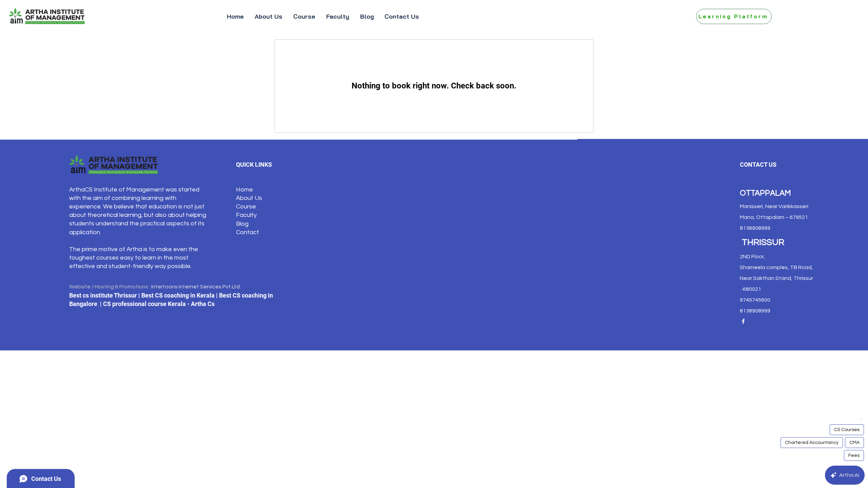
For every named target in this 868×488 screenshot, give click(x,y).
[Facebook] (743, 321)
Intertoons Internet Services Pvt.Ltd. (196, 286)
